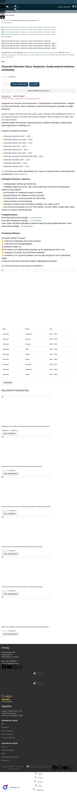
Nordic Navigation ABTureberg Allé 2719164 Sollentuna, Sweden (10, 655)
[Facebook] (4, 666)
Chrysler (56, 52)
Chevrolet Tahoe (60, 55)
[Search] (55, 7)
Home (3, 20)
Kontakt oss (5, 760)
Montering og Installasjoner (10, 757)
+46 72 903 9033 (11, 661)
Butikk (9, 20)
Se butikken (5, 727)
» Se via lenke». (35, 218)
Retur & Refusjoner (8, 734)
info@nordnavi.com (12, 663)
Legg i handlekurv (19, 84)
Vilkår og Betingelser (8, 750)
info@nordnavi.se (20, 174)
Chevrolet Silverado (48, 55)
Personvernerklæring (8, 737)
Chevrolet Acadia (22, 55)
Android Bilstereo (28, 52)
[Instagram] (14, 666)
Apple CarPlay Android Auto (43, 52)
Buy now (34, 84)
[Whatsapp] (20, 666)
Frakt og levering (7, 731)
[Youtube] (9, 666)
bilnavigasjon (12, 55)
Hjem (3, 724)
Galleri (4, 753)
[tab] (6, 96)
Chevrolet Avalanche (34, 55)
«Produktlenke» (27, 226)
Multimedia (10, 57)
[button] (10, 634)
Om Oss (4, 747)
